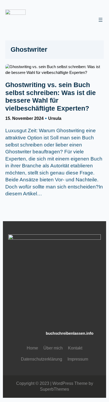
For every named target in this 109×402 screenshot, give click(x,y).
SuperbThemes (54, 389)
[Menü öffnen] (100, 20)
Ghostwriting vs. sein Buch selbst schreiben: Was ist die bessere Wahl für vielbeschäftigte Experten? (50, 96)
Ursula (54, 118)
